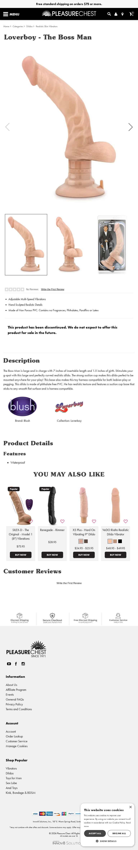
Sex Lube (11, 783)
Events (10, 694)
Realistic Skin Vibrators (47, 26)
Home (6, 26)
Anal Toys (11, 788)
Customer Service (16, 741)
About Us (11, 685)
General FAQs (15, 699)
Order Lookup (14, 736)
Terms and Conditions (19, 709)
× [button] (130, 807)
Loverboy (76, 420)
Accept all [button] (95, 833)
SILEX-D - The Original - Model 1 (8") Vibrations (21, 534)
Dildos (29, 26)
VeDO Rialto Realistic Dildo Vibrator (115, 532)
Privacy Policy (14, 704)
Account (11, 731)
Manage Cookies (16, 746)
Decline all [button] (119, 833)
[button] (131, 127)
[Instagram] (23, 664)
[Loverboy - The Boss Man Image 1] (69, 127)
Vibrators (11, 768)
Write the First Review (52, 289)
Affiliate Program (16, 689)
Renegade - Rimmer (52, 530)
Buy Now (20, 554)
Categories (18, 26)
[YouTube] (9, 664)
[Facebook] (16, 664)
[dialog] (107, 824)
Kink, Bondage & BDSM (21, 793)
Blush (27, 420)
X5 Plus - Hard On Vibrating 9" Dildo (84, 532)
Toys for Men (14, 778)
